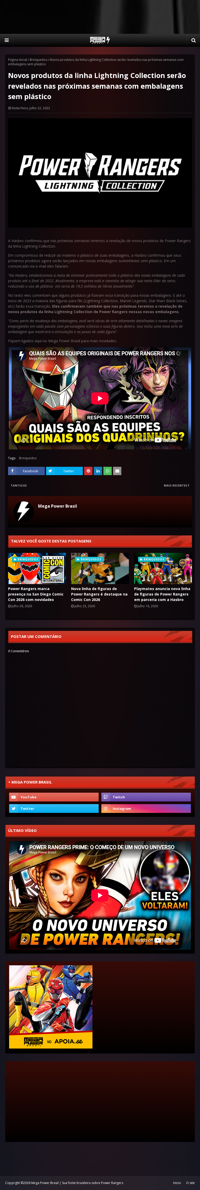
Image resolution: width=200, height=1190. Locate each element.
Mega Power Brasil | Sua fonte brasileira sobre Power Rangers (77, 1183)
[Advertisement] (100, 17)
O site (190, 1183)
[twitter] (54, 808)
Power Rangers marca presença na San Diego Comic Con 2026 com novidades (36, 594)
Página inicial (17, 59)
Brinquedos (38, 59)
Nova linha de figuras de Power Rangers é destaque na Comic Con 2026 (99, 594)
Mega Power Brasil (57, 506)
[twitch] (146, 797)
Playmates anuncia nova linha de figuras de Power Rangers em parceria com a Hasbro (162, 594)
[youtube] (54, 797)
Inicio (177, 1183)
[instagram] (146, 808)
